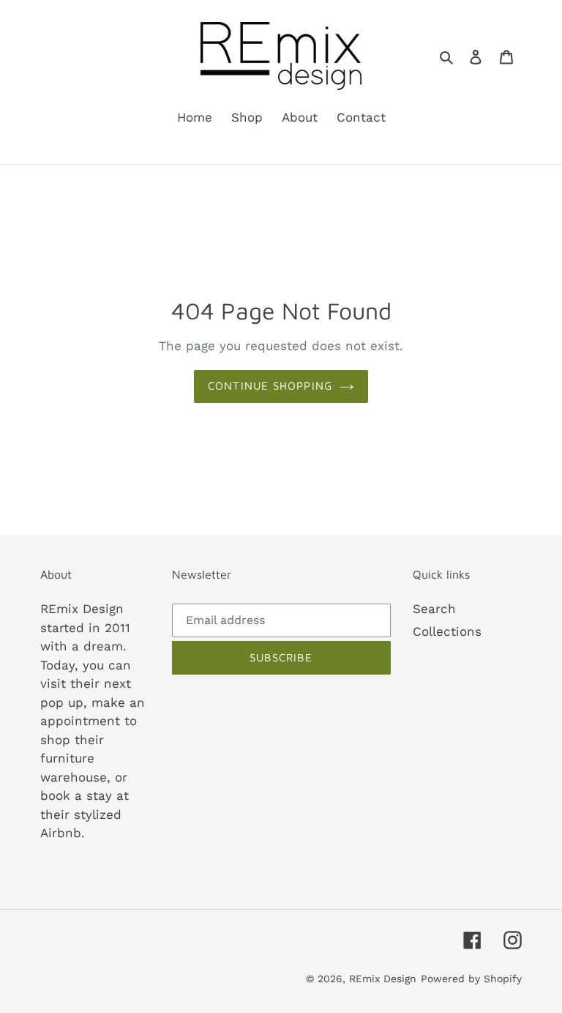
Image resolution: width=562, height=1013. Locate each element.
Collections (447, 631)
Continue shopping (270, 385)
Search (434, 608)
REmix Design (382, 978)
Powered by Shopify (471, 978)
